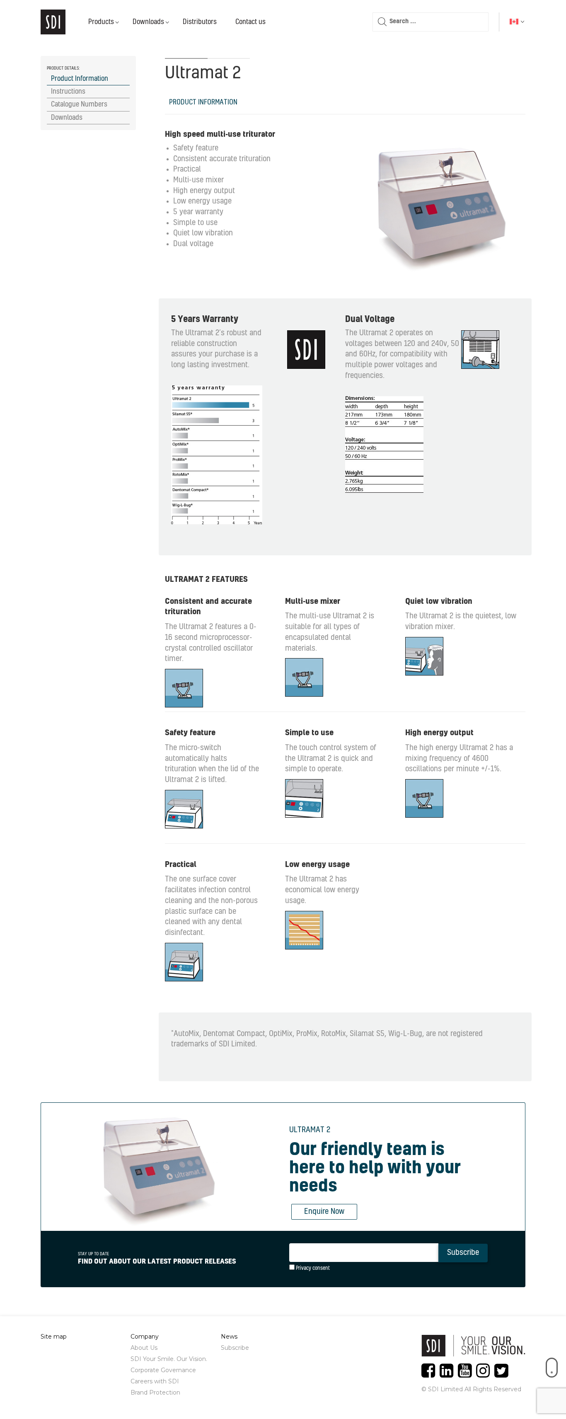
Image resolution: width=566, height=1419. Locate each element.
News (229, 1336)
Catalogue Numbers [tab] (79, 104)
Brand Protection (155, 1392)
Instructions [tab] (68, 91)
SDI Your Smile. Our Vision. (169, 1358)
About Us (144, 1347)
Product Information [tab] (79, 78)
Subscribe (235, 1347)
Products (101, 22)
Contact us (250, 22)
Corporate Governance (163, 1370)
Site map (54, 1336)
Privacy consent (312, 1268)
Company (145, 1336)
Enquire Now (324, 1212)
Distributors (200, 22)
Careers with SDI (155, 1381)
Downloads (148, 22)
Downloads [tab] (66, 117)
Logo (53, 22)
